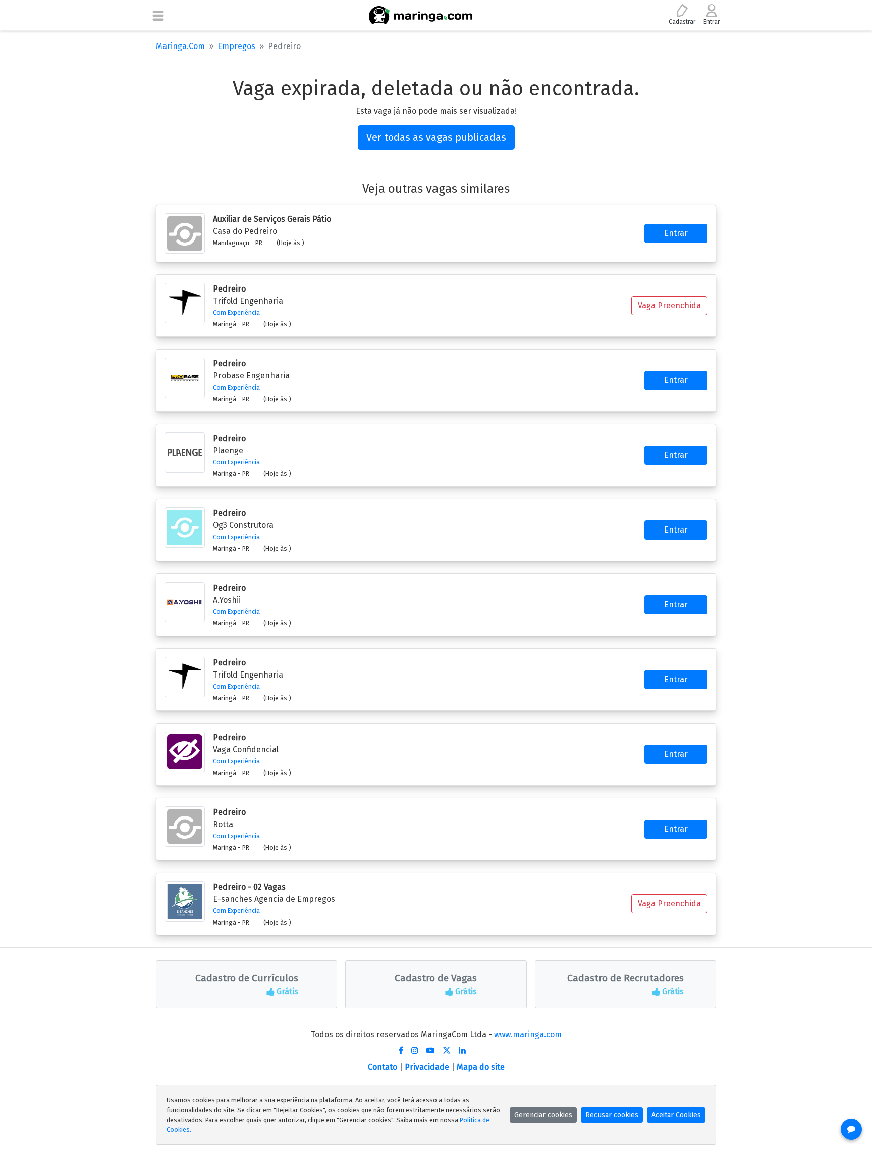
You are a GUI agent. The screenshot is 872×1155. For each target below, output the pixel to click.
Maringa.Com (180, 46)
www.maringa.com (528, 1034)
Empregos (236, 46)
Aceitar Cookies (676, 1115)
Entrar (676, 233)
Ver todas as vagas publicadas (436, 137)
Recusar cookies (611, 1115)
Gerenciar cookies (543, 1115)
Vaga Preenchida (669, 305)
